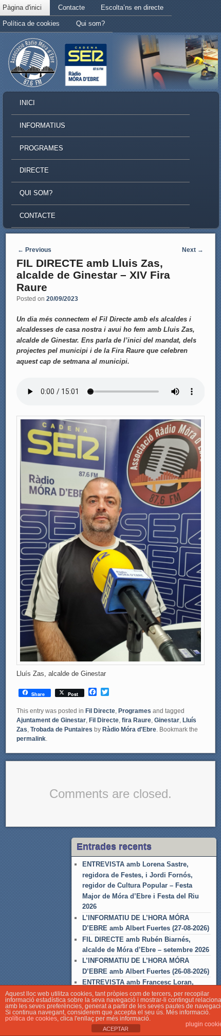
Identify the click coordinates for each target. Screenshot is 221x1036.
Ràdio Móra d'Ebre (129, 729)
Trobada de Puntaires (61, 729)
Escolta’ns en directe (132, 7)
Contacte (71, 7)
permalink (31, 738)
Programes (41, 148)
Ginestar (166, 720)
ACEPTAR (115, 1029)
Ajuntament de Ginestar (51, 720)
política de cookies (31, 1018)
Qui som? (90, 23)
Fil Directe (100, 711)
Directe (34, 170)
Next (193, 249)
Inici (27, 103)
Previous (34, 249)
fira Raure (136, 720)
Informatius (42, 125)
